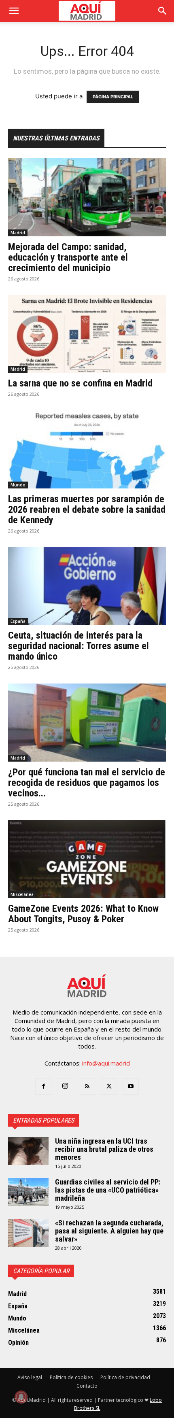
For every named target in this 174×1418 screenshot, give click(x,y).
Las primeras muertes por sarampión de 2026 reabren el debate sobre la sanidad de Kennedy (87, 509)
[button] (14, 11)
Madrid (18, 233)
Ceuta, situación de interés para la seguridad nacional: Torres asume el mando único (78, 646)
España (18, 621)
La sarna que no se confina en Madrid (80, 383)
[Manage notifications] (21, 1396)
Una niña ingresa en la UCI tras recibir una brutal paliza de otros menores (104, 1149)
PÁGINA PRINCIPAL (113, 97)
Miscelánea (22, 894)
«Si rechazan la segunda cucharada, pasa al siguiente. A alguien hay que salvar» (109, 1230)
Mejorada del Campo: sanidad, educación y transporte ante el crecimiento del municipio (68, 257)
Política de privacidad (125, 1377)
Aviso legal (29, 1377)
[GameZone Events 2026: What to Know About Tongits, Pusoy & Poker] (87, 859)
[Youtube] (131, 1086)
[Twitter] (109, 1086)
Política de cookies (71, 1377)
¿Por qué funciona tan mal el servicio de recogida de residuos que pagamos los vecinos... (86, 782)
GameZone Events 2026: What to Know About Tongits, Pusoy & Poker (83, 914)
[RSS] (87, 1086)
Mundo (18, 485)
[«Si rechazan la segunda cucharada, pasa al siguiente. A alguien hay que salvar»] (28, 1233)
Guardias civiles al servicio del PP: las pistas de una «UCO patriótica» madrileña (107, 1190)
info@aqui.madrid (106, 1063)
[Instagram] (65, 1086)
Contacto (87, 1385)
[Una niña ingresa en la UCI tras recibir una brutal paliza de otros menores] (28, 1151)
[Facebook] (43, 1086)
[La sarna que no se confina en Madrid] (87, 334)
